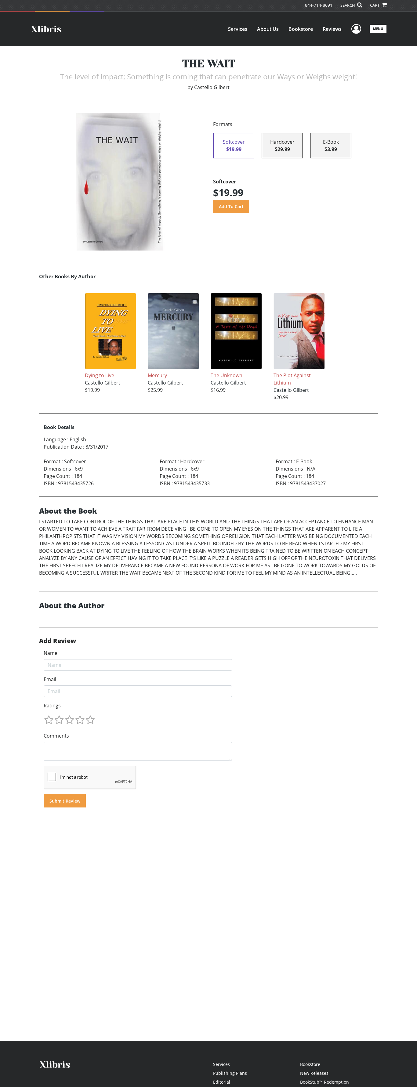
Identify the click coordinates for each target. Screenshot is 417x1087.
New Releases (314, 1073)
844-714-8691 (318, 5)
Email (50, 679)
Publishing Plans (230, 1073)
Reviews (332, 29)
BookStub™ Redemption (324, 1082)
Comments (56, 735)
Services (237, 29)
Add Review (57, 641)
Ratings (52, 705)
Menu (378, 28)
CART (375, 5)
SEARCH (348, 5)
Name (50, 653)
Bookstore (300, 29)
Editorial (221, 1082)
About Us (268, 29)
